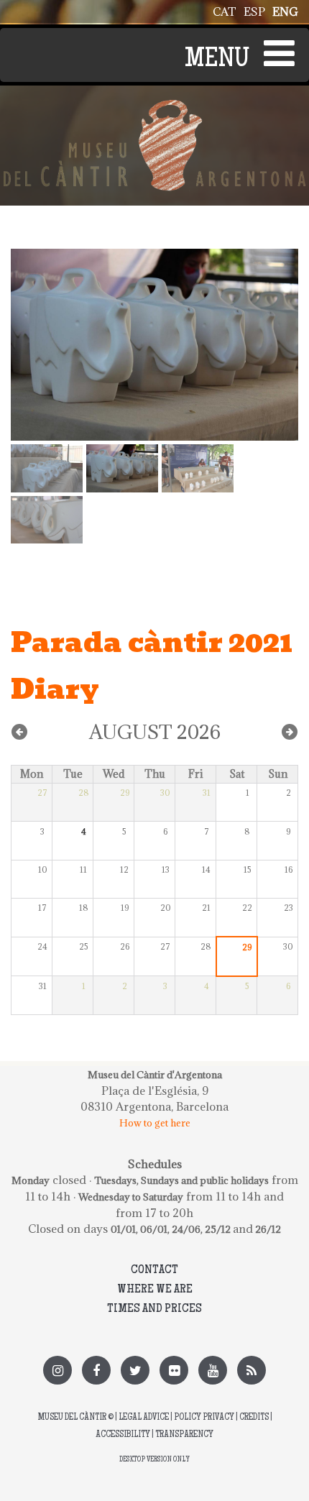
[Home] (154, 108)
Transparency (184, 1435)
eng (285, 11)
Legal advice (144, 1418)
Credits (254, 1418)
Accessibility (123, 1435)
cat (224, 11)
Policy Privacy (204, 1418)
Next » (290, 732)
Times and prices (154, 1309)
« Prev (19, 732)
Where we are (155, 1289)
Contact (154, 1270)
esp (254, 11)
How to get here (154, 1122)
